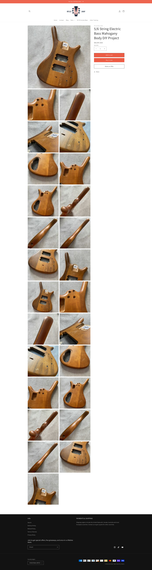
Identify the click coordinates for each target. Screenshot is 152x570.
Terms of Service (32, 532)
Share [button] (97, 71)
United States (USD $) (34, 563)
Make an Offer (109, 66)
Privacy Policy (31, 535)
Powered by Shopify (120, 564)
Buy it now (109, 60)
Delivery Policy (32, 525)
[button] (29, 11)
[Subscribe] (57, 547)
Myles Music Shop (112, 564)
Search (29, 522)
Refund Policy (31, 528)
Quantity (96, 45)
